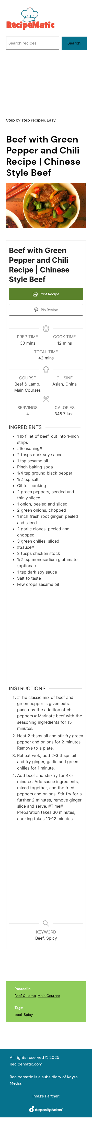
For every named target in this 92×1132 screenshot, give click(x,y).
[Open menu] (83, 19)
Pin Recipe (49, 309)
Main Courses (49, 995)
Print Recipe (49, 294)
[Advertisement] (46, 83)
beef (18, 1014)
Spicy (28, 1014)
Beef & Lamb (25, 995)
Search (73, 43)
